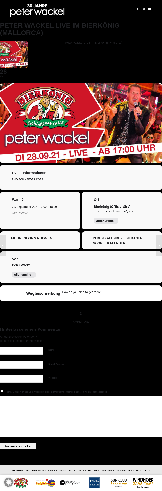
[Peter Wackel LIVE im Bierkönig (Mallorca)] (3, 245)
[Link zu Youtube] (149, 9)
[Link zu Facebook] (137, 9)
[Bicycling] (138, 293)
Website (52, 377)
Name (52, 349)
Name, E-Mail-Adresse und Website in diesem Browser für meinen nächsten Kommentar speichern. (57, 391)
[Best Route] (107, 293)
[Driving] (115, 293)
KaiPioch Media (133, 470)
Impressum (108, 470)
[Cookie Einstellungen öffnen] (8, 486)
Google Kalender (109, 243)
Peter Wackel (21, 265)
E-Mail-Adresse (57, 363)
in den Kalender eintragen (117, 238)
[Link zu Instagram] (143, 9)
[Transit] (122, 293)
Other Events (105, 221)
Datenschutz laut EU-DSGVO (84, 470)
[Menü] (124, 9)
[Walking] (130, 293)
